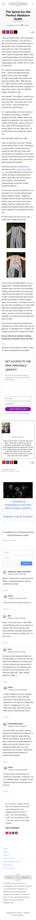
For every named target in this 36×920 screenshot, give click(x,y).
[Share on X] (15, 32)
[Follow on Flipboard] (10, 833)
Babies (3, 471)
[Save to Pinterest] (4, 32)
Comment (26, 563)
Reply (6, 590)
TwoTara (29, 283)
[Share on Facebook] (7, 32)
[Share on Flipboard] (11, 32)
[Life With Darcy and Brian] (18, 4)
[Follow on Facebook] (13, 833)
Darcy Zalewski (19, 21)
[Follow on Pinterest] (6, 833)
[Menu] (3, 4)
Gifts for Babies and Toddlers (13, 471)
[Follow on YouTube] (16, 833)
